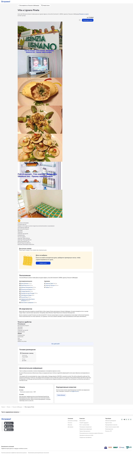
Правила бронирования (85, 431)
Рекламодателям (109, 429)
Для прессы (70, 427)
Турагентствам (108, 422)
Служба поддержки (84, 422)
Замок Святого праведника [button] (27, 302)
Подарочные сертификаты (86, 437)
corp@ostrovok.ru (75, 391)
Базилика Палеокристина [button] (27, 287)
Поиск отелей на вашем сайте (112, 427)
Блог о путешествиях (84, 424)
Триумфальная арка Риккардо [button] (27, 293)
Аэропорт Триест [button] (49, 283)
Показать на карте (84, 14)
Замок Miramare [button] (24, 283)
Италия (8, 407)
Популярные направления (85, 427)
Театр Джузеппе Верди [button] (26, 295)
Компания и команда (72, 420)
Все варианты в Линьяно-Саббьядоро (29, 5)
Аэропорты (47, 281)
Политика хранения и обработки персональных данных (14, 452)
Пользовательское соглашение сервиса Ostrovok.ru (91, 433)
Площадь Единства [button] (25, 291)
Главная (3, 407)
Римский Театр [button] (24, 297)
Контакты (70, 422)
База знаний (82, 420)
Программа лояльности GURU (86, 435)
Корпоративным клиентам (111, 424)
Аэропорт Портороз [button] (50, 285)
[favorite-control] (79, 20)
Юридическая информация (86, 429)
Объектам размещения (110, 420)
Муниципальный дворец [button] (26, 289)
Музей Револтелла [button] (25, 285)
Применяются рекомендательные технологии (38, 452)
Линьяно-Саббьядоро (17, 407)
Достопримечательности (25, 281)
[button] (55, 36)
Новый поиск (46, 5)
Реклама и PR (108, 431)
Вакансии (70, 424)
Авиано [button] (47, 287)
